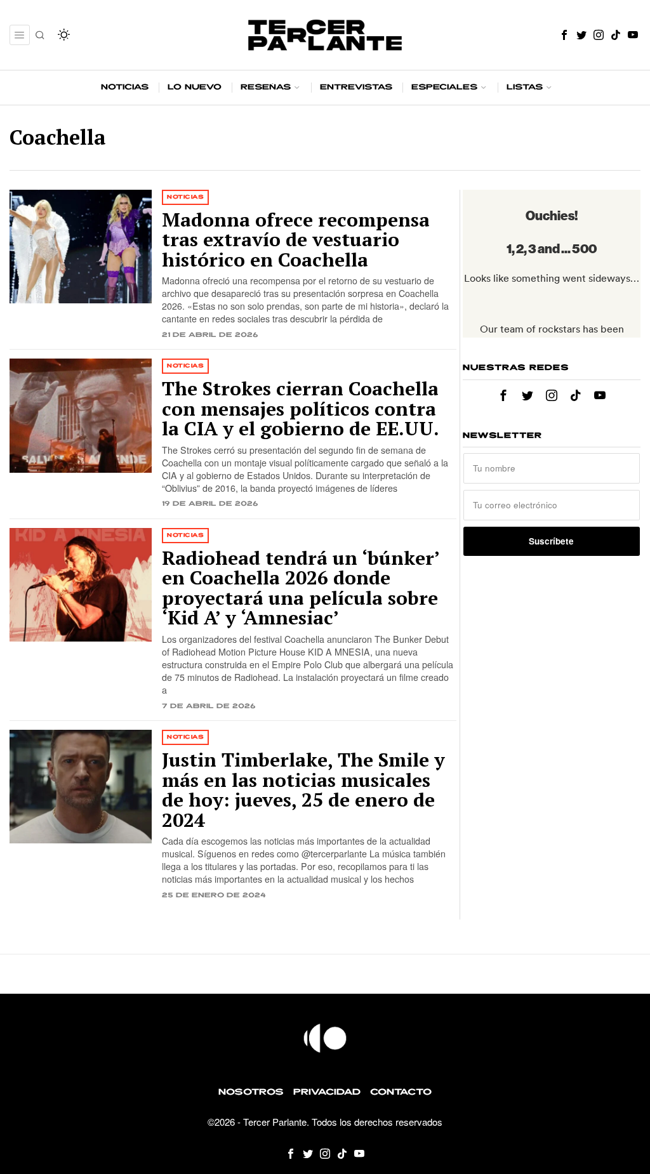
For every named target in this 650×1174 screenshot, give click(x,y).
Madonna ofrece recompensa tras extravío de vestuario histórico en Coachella (296, 240)
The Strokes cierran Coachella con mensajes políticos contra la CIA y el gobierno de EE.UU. (300, 409)
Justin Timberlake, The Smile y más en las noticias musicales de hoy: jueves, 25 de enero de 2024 (303, 790)
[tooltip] (564, 35)
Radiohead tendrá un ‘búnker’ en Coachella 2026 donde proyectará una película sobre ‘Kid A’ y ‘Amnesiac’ (300, 588)
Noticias (185, 197)
